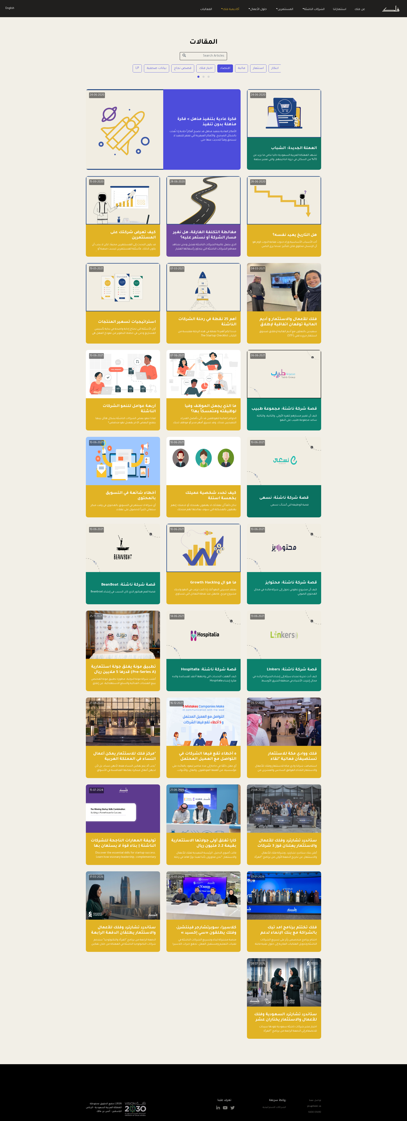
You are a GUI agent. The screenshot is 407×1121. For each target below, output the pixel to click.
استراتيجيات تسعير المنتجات (127, 322)
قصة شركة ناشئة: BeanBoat (128, 585)
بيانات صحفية (156, 68)
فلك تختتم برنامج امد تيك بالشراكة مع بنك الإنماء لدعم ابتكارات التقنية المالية (288, 933)
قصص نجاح (182, 68)
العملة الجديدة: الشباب (294, 148)
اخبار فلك (205, 68)
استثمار (258, 68)
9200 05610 (314, 1112)
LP (137, 68)
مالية (241, 68)
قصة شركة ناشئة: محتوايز (291, 583)
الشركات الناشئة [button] (314, 9)
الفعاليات (206, 9)
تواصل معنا (315, 1100)
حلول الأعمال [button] (258, 9)
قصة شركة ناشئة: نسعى (284, 498)
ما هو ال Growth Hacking (213, 583)
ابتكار (275, 68)
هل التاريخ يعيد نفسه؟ (295, 235)
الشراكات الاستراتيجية (274, 1107)
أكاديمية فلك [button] (231, 9)
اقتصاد (225, 68)
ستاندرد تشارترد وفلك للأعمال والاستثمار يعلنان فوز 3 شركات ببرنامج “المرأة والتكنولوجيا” (287, 846)
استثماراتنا (339, 9)
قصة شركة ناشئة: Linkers (292, 670)
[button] (208, 77)
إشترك (177, 1085)
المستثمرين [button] (285, 9)
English (10, 8)
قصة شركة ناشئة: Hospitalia (208, 670)
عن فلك (360, 9)
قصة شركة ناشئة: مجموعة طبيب (284, 409)
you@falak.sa (314, 1106)
